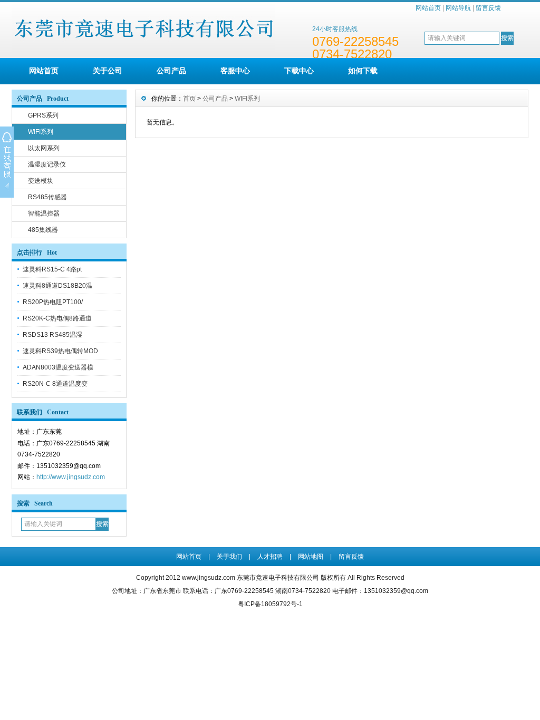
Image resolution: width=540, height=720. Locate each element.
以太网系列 (44, 148)
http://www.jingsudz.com (70, 477)
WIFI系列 (40, 131)
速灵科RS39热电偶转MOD (60, 351)
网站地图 (310, 556)
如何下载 (363, 70)
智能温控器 (44, 213)
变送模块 (40, 180)
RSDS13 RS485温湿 (52, 334)
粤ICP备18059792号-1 (270, 604)
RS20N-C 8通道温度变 (55, 383)
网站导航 (458, 8)
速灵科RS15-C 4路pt (52, 269)
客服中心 (235, 70)
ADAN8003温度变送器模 (58, 367)
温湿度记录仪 (47, 164)
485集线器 (43, 229)
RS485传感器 (47, 197)
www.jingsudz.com (208, 577)
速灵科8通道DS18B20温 (57, 285)
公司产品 (171, 70)
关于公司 (107, 70)
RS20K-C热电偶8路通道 (57, 318)
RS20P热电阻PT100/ (53, 302)
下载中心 (299, 70)
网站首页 (428, 8)
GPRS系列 (43, 115)
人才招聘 (270, 556)
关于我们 (229, 556)
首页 (189, 98)
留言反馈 (488, 8)
